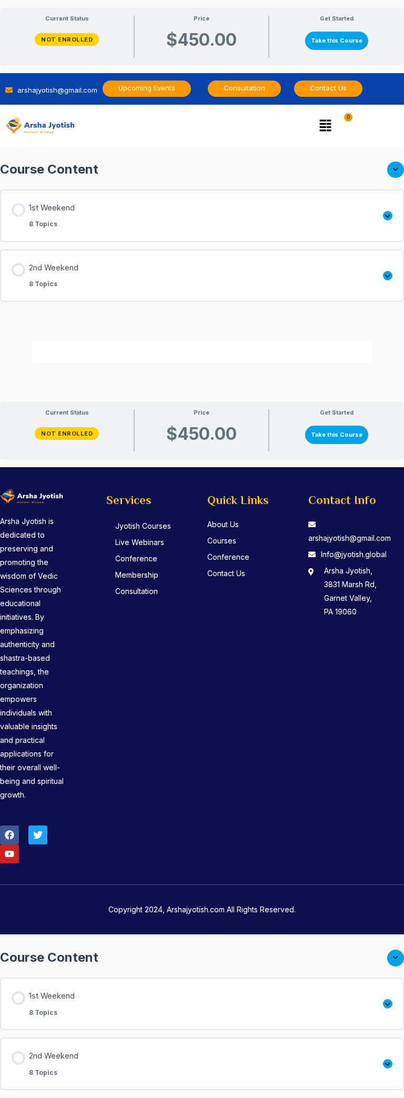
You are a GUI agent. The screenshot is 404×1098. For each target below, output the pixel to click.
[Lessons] (395, 170)
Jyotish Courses (143, 525)
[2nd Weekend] (387, 275)
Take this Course (336, 40)
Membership (136, 574)
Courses (221, 540)
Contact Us (226, 573)
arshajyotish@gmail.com (349, 537)
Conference (136, 558)
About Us (223, 524)
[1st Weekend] (387, 215)
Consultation (136, 591)
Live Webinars (139, 542)
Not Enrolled (67, 39)
